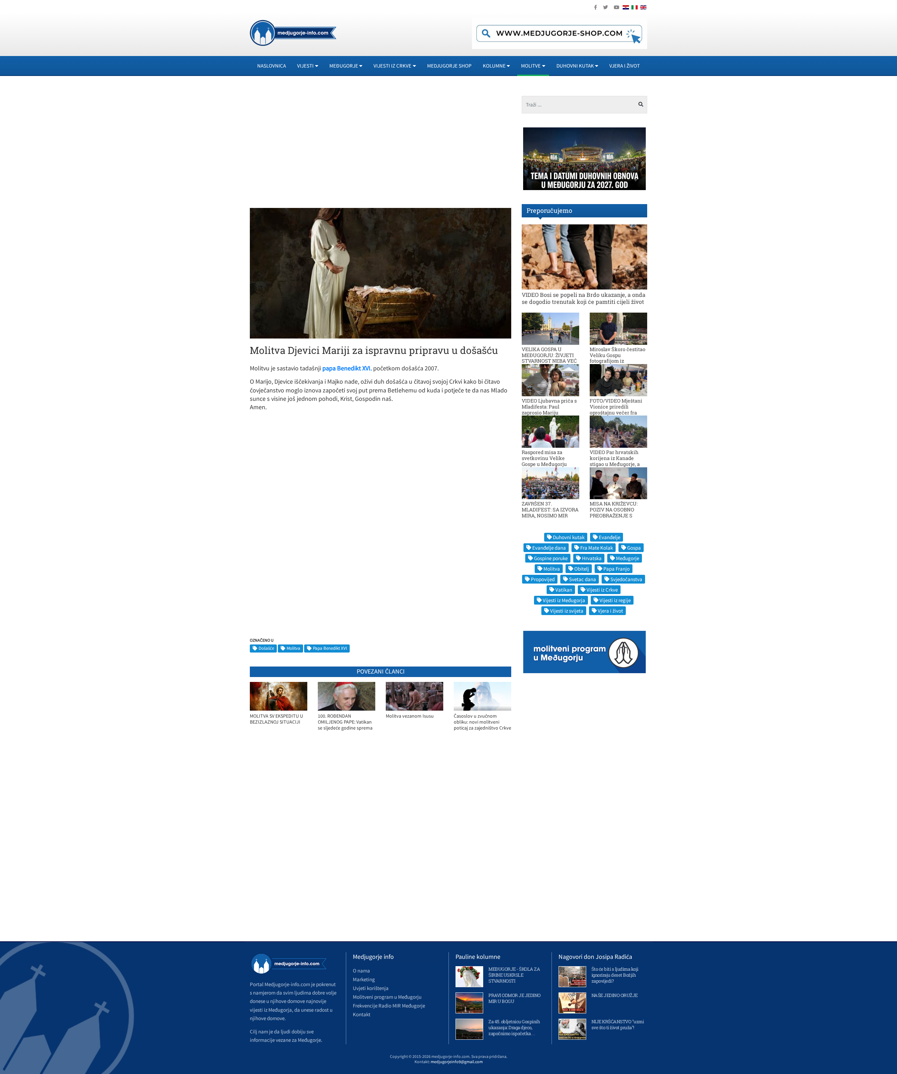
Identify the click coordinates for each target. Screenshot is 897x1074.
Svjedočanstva (626, 579)
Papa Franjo (616, 568)
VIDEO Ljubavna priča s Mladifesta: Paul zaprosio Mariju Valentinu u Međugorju (549, 409)
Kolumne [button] (494, 65)
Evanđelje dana (549, 547)
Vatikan (563, 589)
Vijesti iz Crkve (602, 589)
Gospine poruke (551, 558)
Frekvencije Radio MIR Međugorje (389, 1005)
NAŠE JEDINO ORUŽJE (614, 995)
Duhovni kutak (568, 537)
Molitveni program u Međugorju (387, 996)
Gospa (634, 547)
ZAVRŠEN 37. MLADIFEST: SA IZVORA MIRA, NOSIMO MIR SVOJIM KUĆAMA (550, 512)
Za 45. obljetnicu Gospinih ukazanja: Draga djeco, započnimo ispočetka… (514, 1027)
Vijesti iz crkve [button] (392, 65)
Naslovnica (271, 65)
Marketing (364, 979)
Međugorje (627, 558)
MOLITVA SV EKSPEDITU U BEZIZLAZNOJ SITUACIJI (276, 719)
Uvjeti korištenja (371, 988)
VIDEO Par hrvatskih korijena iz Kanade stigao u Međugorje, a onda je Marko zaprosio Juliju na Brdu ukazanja (617, 464)
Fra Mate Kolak (596, 547)
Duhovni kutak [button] (575, 65)
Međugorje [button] (343, 65)
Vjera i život (624, 65)
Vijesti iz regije (615, 600)
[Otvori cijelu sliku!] (380, 273)
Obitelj (581, 568)
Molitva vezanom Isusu (410, 716)
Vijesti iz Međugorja (564, 600)
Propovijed (543, 579)
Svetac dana (582, 579)
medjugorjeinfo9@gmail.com (457, 1061)
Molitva (293, 648)
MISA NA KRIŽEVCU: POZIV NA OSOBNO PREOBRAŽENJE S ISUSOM (614, 512)
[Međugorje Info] (293, 32)
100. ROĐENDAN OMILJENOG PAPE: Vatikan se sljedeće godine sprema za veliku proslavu (345, 722)
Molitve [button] (531, 65)
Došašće (266, 648)
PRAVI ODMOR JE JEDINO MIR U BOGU (514, 998)
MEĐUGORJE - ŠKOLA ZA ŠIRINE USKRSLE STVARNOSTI (514, 975)
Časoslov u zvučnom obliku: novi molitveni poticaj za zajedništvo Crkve (482, 722)
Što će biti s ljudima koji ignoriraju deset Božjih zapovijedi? (614, 975)
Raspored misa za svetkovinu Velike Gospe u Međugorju (544, 458)
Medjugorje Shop (449, 65)
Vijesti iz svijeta (566, 610)
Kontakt (361, 1014)
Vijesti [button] (305, 65)
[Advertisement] (312, 145)
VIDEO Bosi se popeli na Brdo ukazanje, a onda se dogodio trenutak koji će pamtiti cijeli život (583, 298)
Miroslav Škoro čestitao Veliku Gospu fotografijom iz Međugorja (617, 358)
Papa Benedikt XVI (330, 648)
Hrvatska (592, 558)
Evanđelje (609, 537)
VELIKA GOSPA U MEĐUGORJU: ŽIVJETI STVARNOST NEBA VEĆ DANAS (549, 358)
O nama (361, 970)
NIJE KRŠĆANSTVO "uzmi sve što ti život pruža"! (617, 1024)
